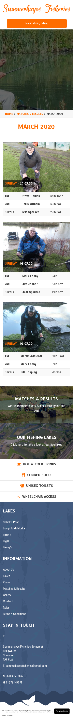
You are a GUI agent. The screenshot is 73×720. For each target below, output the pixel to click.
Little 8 (7, 535)
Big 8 (6, 541)
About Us (8, 569)
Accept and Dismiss (62, 711)
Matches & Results (14, 589)
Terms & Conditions (14, 614)
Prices (6, 582)
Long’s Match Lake (14, 528)
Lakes (6, 576)
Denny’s (7, 547)
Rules (6, 607)
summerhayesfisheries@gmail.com (26, 666)
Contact (8, 601)
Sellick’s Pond (11, 522)
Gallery (7, 595)
